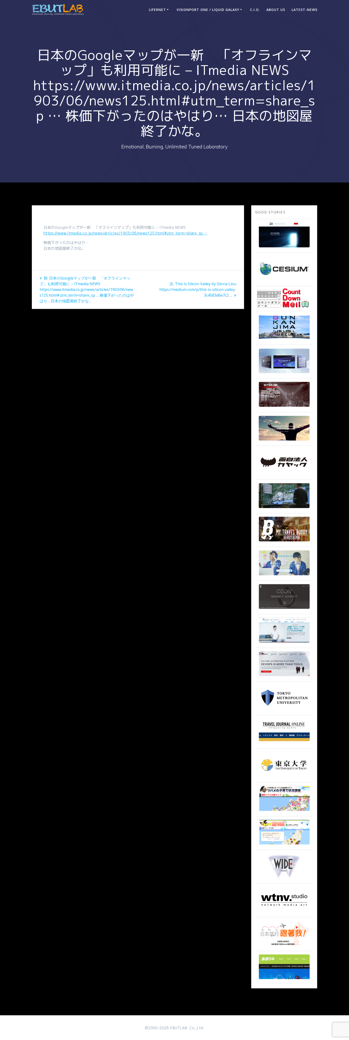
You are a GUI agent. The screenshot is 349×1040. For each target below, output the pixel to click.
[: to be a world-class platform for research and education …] (284, 777)
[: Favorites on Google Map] (284, 811)
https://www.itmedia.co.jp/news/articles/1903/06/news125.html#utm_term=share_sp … (125, 233)
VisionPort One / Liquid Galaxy (208, 9)
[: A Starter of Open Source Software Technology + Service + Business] (284, 676)
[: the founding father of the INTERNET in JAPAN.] (284, 878)
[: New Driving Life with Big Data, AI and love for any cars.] (284, 373)
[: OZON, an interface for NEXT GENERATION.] (284, 609)
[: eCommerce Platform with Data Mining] (284, 575)
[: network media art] (284, 912)
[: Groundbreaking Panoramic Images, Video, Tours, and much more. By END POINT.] (284, 508)
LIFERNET (157, 9)
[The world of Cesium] (284, 281)
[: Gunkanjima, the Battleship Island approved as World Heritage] (284, 340)
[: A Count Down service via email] (283, 306)
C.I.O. (255, 9)
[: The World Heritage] (284, 407)
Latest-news (304, 9)
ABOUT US (275, 9)
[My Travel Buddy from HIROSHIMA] (284, 542)
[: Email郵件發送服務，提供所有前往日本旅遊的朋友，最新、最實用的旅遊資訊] (284, 946)
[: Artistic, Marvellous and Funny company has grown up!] (284, 474)
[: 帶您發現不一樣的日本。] (284, 979)
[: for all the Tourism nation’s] (284, 743)
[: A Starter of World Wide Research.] (284, 247)
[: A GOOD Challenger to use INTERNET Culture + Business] (284, 643)
